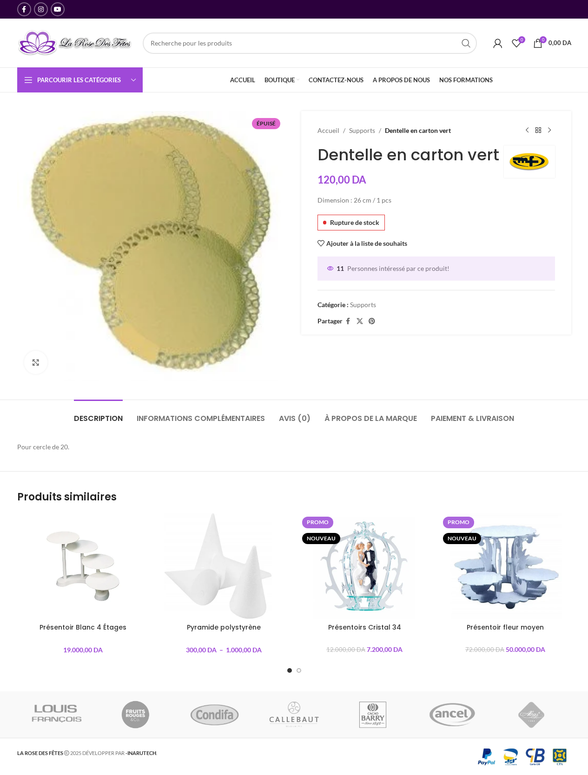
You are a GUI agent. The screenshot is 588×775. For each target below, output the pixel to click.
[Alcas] (531, 714)
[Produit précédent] (527, 130)
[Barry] (373, 714)
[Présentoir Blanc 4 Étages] (83, 565)
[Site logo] (75, 42)
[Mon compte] (498, 43)
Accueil (328, 130)
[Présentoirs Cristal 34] (364, 565)
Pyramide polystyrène (224, 627)
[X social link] (360, 321)
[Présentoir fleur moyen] (505, 565)
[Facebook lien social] (24, 9)
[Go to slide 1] (289, 670)
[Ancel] (452, 714)
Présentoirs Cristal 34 (364, 627)
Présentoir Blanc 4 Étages (83, 627)
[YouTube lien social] (58, 9)
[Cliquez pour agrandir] (35, 362)
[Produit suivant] (549, 130)
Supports (362, 130)
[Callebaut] (293, 714)
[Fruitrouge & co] (135, 714)
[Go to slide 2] (299, 670)
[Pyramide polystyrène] (224, 565)
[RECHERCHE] (466, 43)
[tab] (98, 414)
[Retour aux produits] (538, 130)
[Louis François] (56, 714)
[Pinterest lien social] (372, 321)
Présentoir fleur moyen (505, 627)
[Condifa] (214, 714)
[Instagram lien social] (41, 9)
